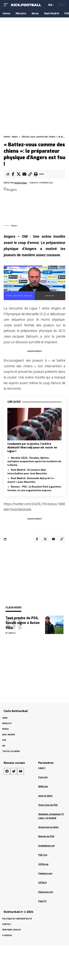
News (15, 136)
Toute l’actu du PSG (48, 805)
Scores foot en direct (48, 827)
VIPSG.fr (42, 882)
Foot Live (42, 777)
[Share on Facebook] (12, 174)
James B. (12, 633)
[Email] (24, 174)
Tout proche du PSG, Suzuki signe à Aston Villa (23, 623)
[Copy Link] (30, 174)
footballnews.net (46, 846)
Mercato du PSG (46, 836)
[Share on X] (18, 174)
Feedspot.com (45, 873)
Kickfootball (20, 182)
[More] (41, 174)
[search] (44, 4)
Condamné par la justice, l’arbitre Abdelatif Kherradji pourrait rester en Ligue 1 (32, 447)
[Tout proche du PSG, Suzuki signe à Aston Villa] (54, 625)
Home (7, 136)
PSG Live (42, 855)
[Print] (35, 174)
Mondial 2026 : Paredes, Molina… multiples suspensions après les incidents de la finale (34, 461)
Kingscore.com (45, 892)
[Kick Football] (26, 5)
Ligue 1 (42, 768)
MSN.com (43, 786)
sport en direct (45, 796)
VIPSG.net (43, 864)
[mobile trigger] (7, 5)
